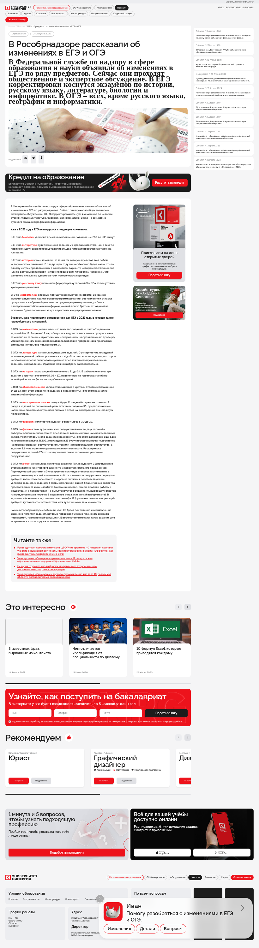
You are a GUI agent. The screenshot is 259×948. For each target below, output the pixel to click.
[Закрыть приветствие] (100, 898)
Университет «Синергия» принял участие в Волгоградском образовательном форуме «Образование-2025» (55, 560)
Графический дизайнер (115, 761)
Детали (147, 928)
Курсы (27, 13)
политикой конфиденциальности (167, 721)
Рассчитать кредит (169, 182)
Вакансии (13, 13)
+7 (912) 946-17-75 (226, 7)
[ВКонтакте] (25, 159)
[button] (178, 607)
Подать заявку (159, 275)
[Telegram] (33, 159)
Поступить (18, 780)
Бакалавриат (58, 13)
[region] (224, 96)
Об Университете (82, 8)
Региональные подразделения (52, 8)
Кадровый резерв (122, 13)
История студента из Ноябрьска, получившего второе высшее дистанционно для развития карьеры (57, 568)
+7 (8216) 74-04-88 (245, 7)
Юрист (19, 758)
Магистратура (78, 13)
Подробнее (159, 315)
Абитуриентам (104, 8)
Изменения (119, 928)
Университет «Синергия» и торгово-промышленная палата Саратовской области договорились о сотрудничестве (64, 575)
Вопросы (173, 928)
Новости (21, 26)
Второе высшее (99, 13)
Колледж (41, 13)
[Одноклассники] (41, 159)
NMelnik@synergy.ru (82, 935)
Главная (12, 26)
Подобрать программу (67, 852)
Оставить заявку (17, 19)
